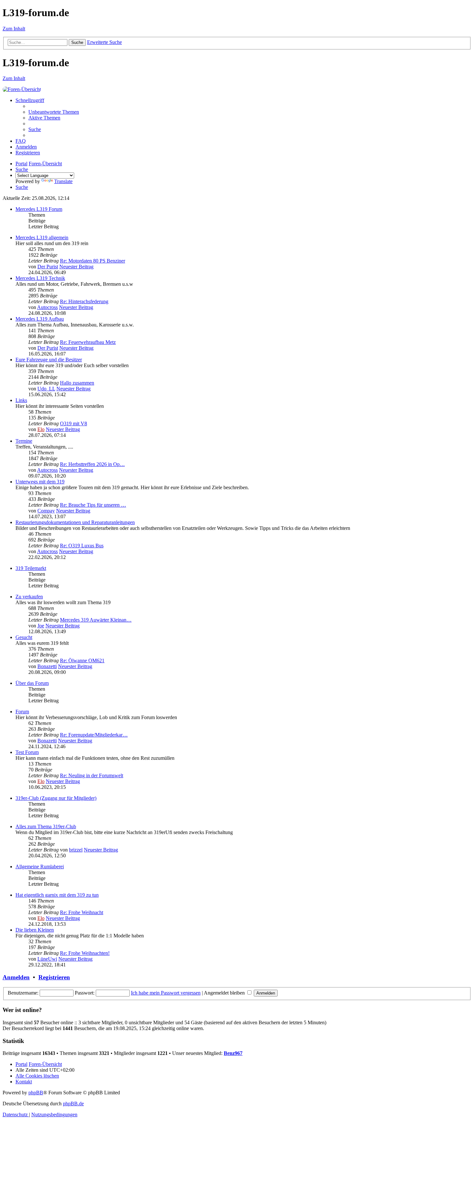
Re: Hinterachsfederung (84, 301)
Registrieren (54, 977)
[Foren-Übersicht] (22, 89)
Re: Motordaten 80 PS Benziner (92, 260)
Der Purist (47, 266)
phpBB (35, 1092)
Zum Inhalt (14, 28)
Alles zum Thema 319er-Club (45, 826)
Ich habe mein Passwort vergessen (166, 993)
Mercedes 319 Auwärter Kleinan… (96, 620)
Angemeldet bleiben (225, 993)
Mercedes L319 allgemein (41, 237)
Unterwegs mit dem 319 (39, 481)
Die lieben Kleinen (34, 930)
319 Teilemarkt (30, 568)
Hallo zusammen (77, 383)
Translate (63, 181)
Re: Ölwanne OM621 (82, 660)
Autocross (47, 307)
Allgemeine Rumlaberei (39, 866)
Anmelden (16, 977)
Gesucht (23, 637)
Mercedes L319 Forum (38, 209)
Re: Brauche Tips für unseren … (93, 505)
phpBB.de (73, 1103)
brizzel (76, 849)
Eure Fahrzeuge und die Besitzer (48, 359)
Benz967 (233, 1053)
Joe (40, 625)
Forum (22, 711)
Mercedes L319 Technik (40, 278)
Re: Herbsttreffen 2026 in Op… (92, 464)
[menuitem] (53, 112)
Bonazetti (47, 666)
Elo (40, 429)
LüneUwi (47, 959)
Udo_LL (46, 388)
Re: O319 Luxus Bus (82, 545)
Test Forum (27, 752)
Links (21, 400)
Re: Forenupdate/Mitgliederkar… (94, 735)
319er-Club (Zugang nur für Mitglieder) (55, 798)
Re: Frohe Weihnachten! (85, 953)
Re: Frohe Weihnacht (81, 912)
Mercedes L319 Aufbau (39, 319)
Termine (23, 441)
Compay (46, 510)
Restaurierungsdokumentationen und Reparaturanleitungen (75, 522)
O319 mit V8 (73, 423)
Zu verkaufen (29, 596)
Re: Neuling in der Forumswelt (91, 775)
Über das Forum (32, 683)
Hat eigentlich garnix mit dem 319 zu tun (57, 895)
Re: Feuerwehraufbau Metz (88, 342)
